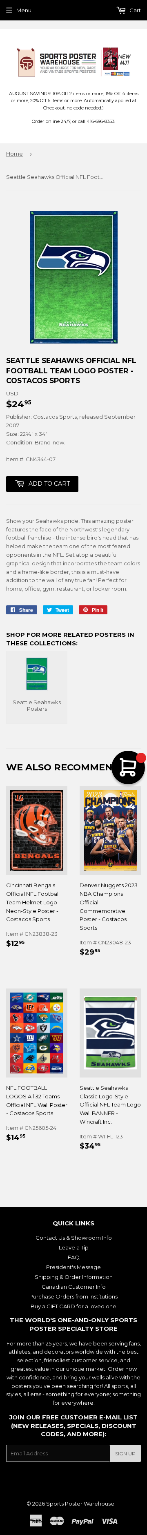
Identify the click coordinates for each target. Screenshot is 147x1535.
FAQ (74, 1257)
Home (14, 153)
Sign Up (125, 1453)
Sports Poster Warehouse (80, 1503)
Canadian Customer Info (74, 1286)
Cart (134, 10)
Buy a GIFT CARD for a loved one (73, 1306)
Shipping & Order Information (74, 1277)
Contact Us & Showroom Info (74, 1237)
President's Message (73, 1267)
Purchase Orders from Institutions (73, 1296)
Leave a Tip (74, 1247)
